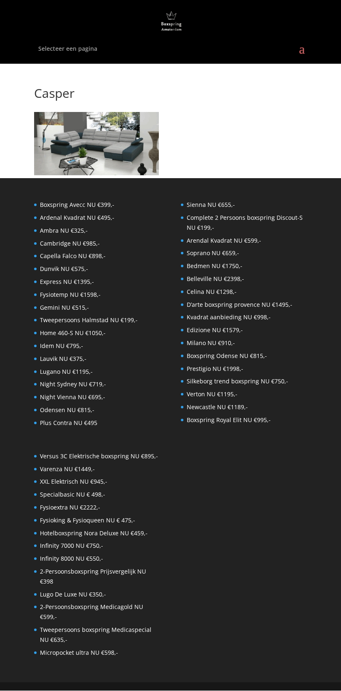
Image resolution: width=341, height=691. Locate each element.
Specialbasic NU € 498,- (72, 494)
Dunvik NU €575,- (64, 269)
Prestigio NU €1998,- (215, 369)
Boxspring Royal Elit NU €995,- (229, 420)
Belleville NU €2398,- (215, 279)
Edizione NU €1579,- (215, 330)
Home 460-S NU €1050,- (73, 333)
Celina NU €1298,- (212, 292)
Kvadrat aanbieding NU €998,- (229, 317)
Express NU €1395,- (67, 282)
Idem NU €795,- (61, 346)
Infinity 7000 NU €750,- (71, 545)
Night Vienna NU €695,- (72, 397)
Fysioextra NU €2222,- (70, 507)
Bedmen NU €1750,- (214, 266)
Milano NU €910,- (211, 343)
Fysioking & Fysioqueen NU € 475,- (87, 520)
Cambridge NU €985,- (70, 243)
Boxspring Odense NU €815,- (227, 356)
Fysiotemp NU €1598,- (70, 294)
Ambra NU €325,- (64, 230)
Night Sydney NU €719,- (73, 384)
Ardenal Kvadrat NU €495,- (77, 217)
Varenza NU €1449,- (67, 469)
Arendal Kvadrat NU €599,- (224, 240)
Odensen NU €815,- (67, 410)
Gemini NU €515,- (64, 307)
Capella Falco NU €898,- (73, 256)
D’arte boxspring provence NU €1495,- (239, 304)
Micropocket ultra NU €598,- (79, 652)
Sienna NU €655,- (211, 205)
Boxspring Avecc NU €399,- (77, 205)
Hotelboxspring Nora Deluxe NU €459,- (94, 533)
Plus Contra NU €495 (68, 423)
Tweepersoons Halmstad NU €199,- (89, 320)
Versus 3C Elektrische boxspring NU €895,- (99, 456)
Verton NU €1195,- (212, 394)
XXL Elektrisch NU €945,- (73, 481)
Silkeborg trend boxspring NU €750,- (237, 381)
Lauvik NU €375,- (63, 359)
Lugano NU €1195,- (66, 371)
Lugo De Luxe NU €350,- (73, 594)
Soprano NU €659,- (213, 253)
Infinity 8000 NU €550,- (71, 558)
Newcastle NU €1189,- (217, 407)
